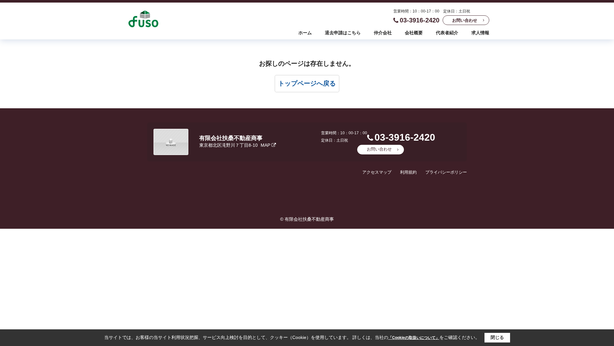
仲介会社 (383, 32)
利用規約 (408, 172)
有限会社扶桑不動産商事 (231, 138)
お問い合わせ (464, 20)
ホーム (305, 32)
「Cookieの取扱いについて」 (413, 337)
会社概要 (414, 32)
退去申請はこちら (343, 32)
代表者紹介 (447, 32)
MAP (265, 145)
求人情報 (480, 32)
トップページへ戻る (307, 83)
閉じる (497, 337)
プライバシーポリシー (446, 172)
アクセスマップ (376, 172)
